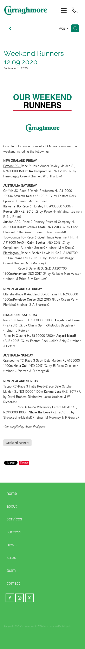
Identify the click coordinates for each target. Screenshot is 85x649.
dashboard (30, 625)
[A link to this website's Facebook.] (10, 598)
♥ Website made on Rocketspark (54, 625)
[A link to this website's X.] (29, 598)
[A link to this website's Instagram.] (19, 598)
